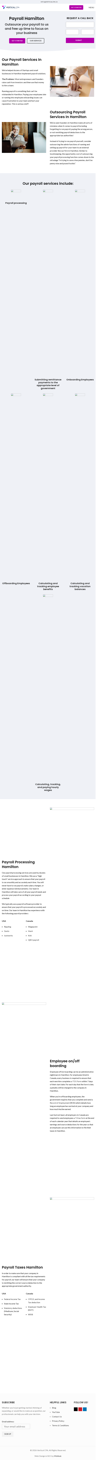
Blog (54, 1408)
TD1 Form (76, 1081)
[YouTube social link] (80, 1409)
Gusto (6, 931)
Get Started (17, 41)
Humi (30, 931)
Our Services (36, 41)
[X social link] (76, 1409)
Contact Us (57, 1416)
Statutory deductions (13, 1308)
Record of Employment (60, 1103)
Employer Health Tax (37, 1307)
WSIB (30, 1314)
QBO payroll (33, 940)
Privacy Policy (58, 1421)
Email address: (8, 1421)
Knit (30, 935)
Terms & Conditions (60, 1425)
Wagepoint (33, 926)
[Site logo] (10, 7)
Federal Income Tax (12, 1299)
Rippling (7, 926)
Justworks (8, 935)
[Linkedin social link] (85, 1409)
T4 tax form (80, 1118)
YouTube (56, 1412)
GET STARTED (76, 7)
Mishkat (57, 1456)
